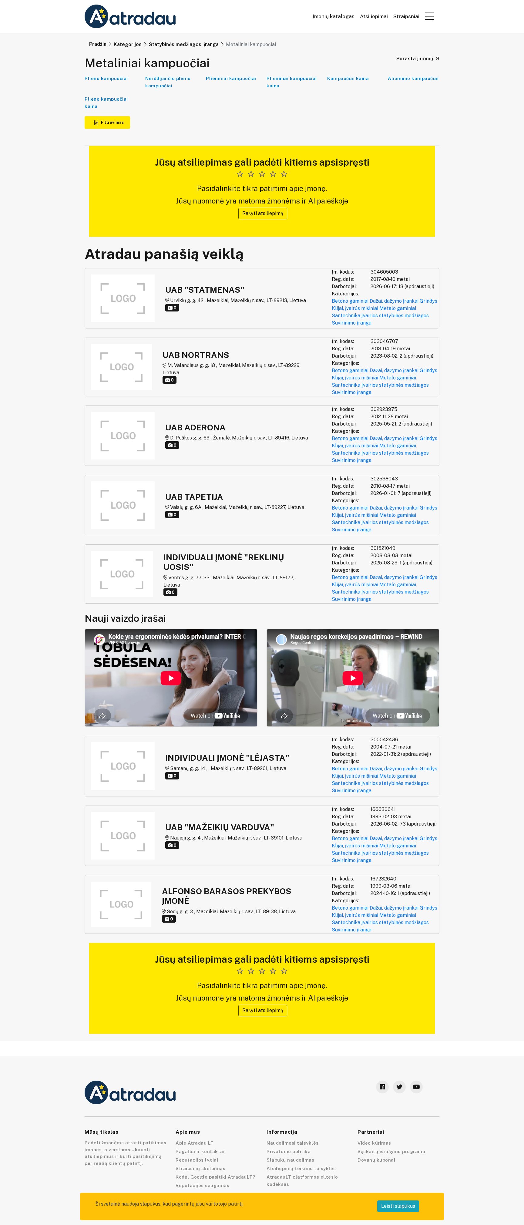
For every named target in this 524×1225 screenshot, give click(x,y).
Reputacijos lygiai (197, 1160)
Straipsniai (406, 16)
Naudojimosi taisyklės (293, 1143)
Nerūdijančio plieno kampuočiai (168, 82)
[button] (429, 16)
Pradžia (97, 44)
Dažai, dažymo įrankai (394, 301)
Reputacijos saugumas (202, 1185)
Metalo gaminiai (397, 308)
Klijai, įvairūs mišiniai (355, 308)
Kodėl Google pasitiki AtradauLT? (215, 1177)
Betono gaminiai (350, 301)
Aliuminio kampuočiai (413, 78)
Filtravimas (112, 122)
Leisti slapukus (398, 1206)
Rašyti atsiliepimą (262, 213)
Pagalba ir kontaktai (200, 1151)
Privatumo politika (289, 1151)
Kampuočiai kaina (348, 78)
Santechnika (346, 315)
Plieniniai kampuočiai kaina (292, 82)
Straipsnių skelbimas (200, 1168)
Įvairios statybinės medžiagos (395, 315)
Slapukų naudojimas (290, 1160)
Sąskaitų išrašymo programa (391, 1151)
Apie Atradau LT (195, 1143)
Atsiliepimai (374, 16)
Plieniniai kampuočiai (231, 78)
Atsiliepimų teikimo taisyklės (301, 1168)
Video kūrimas (374, 1143)
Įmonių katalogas (333, 16)
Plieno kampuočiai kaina (106, 102)
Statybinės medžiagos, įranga (184, 44)
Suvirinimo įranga (351, 323)
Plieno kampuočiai (106, 78)
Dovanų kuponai (376, 1160)
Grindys (428, 301)
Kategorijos (128, 44)
